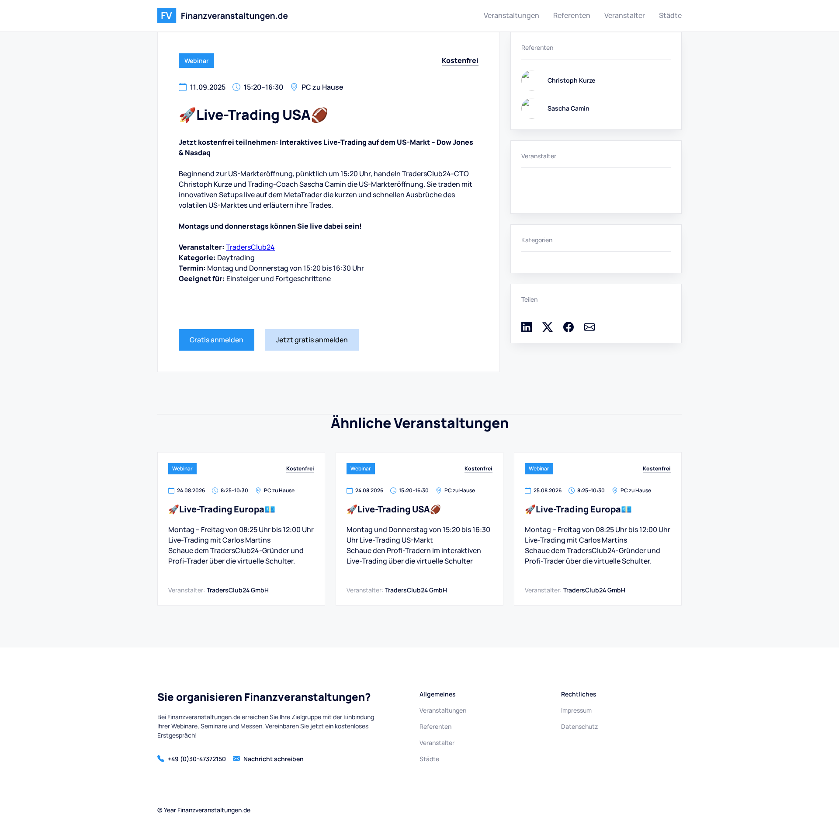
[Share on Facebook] (568, 329)
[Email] (589, 329)
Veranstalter (624, 15)
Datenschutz (579, 726)
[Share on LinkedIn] (526, 329)
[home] (222, 16)
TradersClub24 (250, 247)
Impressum (576, 710)
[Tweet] (547, 329)
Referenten (571, 15)
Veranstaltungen (511, 15)
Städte (670, 15)
